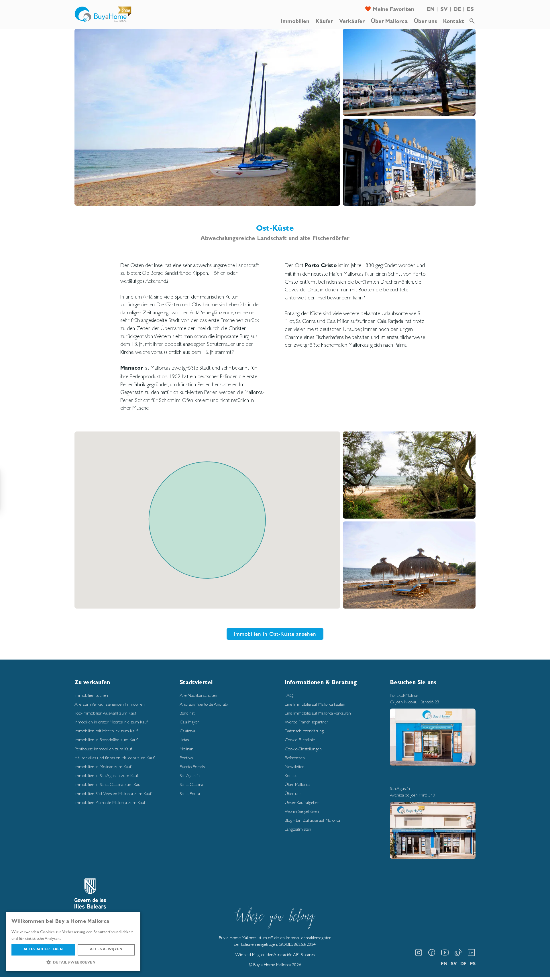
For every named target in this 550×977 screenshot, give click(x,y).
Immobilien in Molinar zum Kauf (102, 766)
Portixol (187, 757)
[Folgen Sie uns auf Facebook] (431, 952)
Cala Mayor (189, 722)
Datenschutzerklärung (304, 730)
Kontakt (453, 22)
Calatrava (187, 730)
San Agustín (190, 775)
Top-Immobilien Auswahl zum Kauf (105, 713)
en (431, 10)
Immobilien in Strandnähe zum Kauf (106, 739)
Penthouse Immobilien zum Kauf (103, 749)
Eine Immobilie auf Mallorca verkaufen (318, 713)
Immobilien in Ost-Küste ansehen (275, 634)
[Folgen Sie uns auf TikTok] (458, 952)
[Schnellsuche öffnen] (472, 21)
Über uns (425, 22)
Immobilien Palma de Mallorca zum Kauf (109, 802)
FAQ (289, 695)
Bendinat (187, 713)
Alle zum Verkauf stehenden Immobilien (109, 704)
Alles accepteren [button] (43, 950)
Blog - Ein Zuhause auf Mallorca (312, 820)
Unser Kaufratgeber (302, 802)
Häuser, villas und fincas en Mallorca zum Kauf (114, 757)
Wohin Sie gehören (302, 811)
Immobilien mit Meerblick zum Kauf (106, 730)
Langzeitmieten (298, 829)
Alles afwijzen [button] (106, 950)
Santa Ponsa (190, 793)
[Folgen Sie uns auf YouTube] (445, 952)
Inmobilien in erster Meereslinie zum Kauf (111, 722)
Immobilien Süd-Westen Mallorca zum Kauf (112, 793)
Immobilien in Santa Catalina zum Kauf (108, 784)
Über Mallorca (389, 22)
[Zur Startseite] (103, 14)
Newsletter (294, 766)
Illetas (184, 739)
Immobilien (295, 22)
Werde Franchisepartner (306, 722)
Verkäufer (352, 22)
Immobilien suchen (91, 695)
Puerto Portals (192, 766)
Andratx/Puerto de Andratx (204, 704)
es (470, 10)
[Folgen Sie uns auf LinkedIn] (471, 952)
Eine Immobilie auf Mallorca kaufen (315, 704)
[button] (73, 962)
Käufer (324, 22)
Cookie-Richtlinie (300, 739)
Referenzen (295, 757)
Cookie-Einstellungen (303, 749)
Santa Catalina (191, 784)
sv (444, 10)
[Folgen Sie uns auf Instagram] (418, 952)
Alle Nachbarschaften (198, 695)
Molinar (186, 749)
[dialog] (73, 941)
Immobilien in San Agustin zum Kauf (106, 775)
